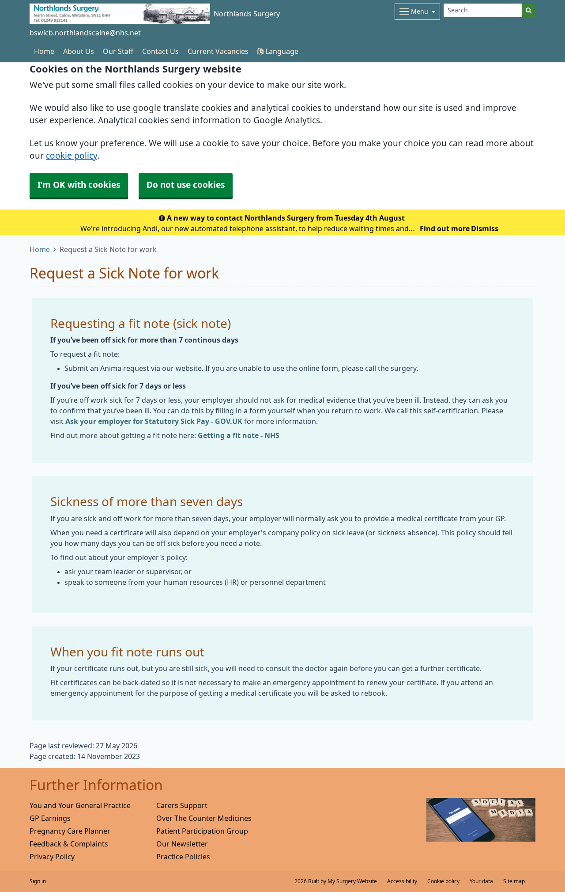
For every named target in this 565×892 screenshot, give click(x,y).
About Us (78, 51)
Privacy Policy (52, 856)
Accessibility (402, 881)
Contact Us (160, 51)
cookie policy (71, 156)
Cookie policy (443, 881)
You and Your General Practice (80, 805)
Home (40, 249)
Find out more (445, 228)
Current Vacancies (218, 51)
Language (281, 51)
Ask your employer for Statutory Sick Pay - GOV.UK (153, 421)
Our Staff (118, 51)
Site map (514, 881)
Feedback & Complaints (69, 843)
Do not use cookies (186, 185)
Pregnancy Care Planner (70, 831)
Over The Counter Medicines (204, 818)
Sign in (38, 881)
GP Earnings (50, 818)
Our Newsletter (182, 843)
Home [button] (44, 51)
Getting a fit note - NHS (238, 435)
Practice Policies (183, 856)
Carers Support (181, 805)
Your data (481, 881)
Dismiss (484, 228)
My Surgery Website (352, 881)
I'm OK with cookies (79, 185)
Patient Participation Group (202, 831)
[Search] (528, 10)
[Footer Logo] (480, 820)
